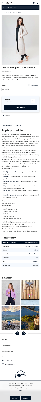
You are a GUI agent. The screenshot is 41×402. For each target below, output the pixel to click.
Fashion (35, 261)
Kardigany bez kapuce (31, 246)
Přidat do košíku (20, 107)
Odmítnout (15, 398)
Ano (36, 258)
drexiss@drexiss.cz (10, 364)
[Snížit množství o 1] (29, 101)
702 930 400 (8, 360)
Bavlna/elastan (33, 254)
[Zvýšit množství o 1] (36, 101)
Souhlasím (26, 398)
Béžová (36, 250)
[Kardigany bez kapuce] (3, 13)
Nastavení (20, 394)
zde (20, 390)
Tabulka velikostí (34, 85)
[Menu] (3, 3)
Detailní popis (7, 125)
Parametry (18, 125)
